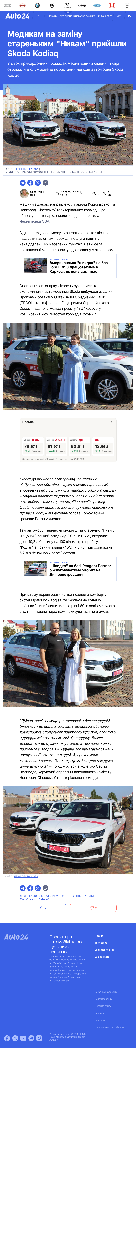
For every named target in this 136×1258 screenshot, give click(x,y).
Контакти (100, 1020)
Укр (119, 16)
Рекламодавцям (104, 999)
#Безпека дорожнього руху (39, 896)
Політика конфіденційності (109, 1027)
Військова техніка (84, 16)
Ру (129, 16)
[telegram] (23, 183)
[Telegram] (31, 1038)
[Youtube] (23, 1038)
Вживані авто (104, 16)
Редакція (99, 1013)
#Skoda (44, 898)
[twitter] (38, 183)
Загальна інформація (106, 992)
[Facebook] (7, 1038)
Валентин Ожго (37, 194)
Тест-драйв (65, 16)
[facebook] (30, 183)
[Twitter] (15, 1038)
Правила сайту (103, 1006)
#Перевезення (72, 896)
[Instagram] (39, 1038)
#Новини (91, 896)
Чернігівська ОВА (34, 221)
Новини (52, 16)
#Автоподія (28, 898)
